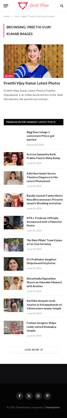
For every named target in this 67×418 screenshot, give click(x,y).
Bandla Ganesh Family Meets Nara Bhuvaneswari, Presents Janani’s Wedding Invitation (45, 199)
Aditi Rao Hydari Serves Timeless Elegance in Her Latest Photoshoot (42, 177)
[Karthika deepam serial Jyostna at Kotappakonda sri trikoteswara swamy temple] (13, 305)
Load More (32, 349)
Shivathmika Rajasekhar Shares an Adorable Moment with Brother (44, 282)
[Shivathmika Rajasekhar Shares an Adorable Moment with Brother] (13, 283)
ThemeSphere (52, 407)
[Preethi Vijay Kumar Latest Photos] (33, 61)
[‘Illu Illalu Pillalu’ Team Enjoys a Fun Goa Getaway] (13, 245)
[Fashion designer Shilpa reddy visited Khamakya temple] (13, 327)
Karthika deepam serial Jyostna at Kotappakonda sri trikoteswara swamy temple (44, 304)
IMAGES (9, 76)
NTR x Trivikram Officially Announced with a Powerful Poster (44, 221)
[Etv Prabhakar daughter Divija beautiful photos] (13, 264)
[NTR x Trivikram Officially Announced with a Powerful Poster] (13, 222)
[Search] (61, 6)
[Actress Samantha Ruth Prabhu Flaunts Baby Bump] (13, 159)
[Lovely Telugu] (33, 6)
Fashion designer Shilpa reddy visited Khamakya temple (41, 326)
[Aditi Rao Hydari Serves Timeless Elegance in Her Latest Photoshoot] (13, 178)
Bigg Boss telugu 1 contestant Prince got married (40, 135)
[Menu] (6, 6)
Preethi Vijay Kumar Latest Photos (32, 83)
